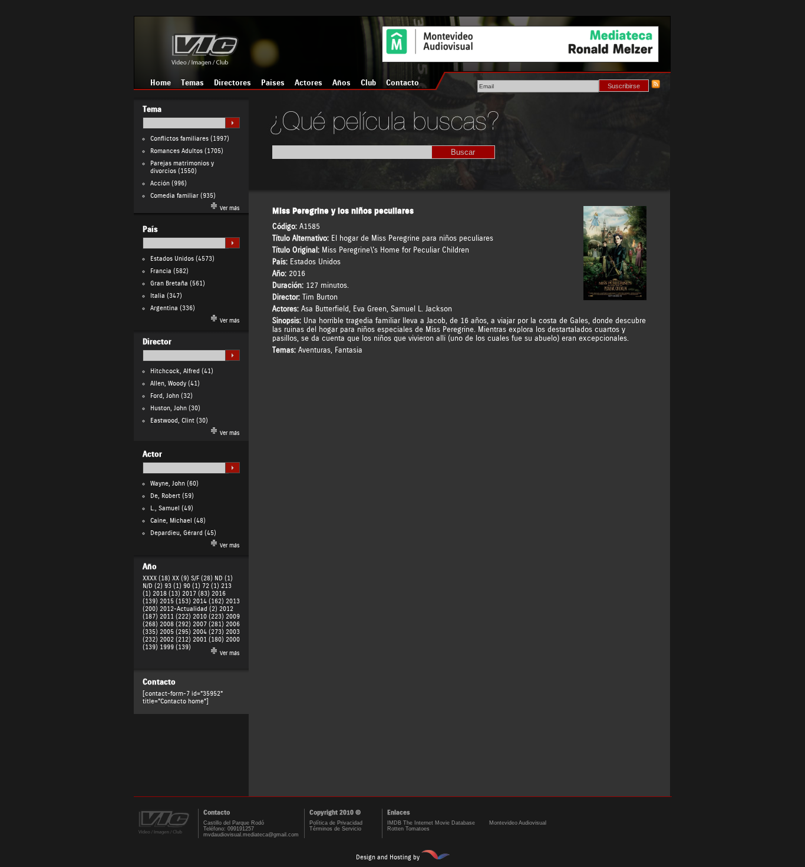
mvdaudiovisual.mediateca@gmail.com (251, 835)
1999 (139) (175, 647)
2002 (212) (175, 639)
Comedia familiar (174, 196)
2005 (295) (175, 632)
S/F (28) (202, 578)
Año (150, 567)
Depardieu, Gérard (176, 533)
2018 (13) (166, 593)
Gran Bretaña (169, 283)
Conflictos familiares (179, 138)
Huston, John (168, 408)
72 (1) (210, 586)
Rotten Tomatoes (408, 829)
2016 (297, 273)
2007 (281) (208, 624)
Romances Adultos (176, 151)
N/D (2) (153, 586)
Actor (152, 454)
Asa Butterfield (325, 308)
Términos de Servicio (335, 829)
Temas (192, 83)
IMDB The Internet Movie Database (431, 823)
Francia (160, 271)
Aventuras (314, 350)
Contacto (402, 83)
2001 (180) (208, 639)
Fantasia (348, 350)
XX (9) (180, 578)
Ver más (229, 208)
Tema (152, 109)
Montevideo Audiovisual (517, 823)
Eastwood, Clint (172, 420)
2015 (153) (175, 601)
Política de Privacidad (335, 823)
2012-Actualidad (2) (188, 609)
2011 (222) (175, 616)
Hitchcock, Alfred (175, 371)
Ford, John (164, 396)
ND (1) (224, 578)
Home (160, 83)
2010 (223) (208, 616)
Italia (157, 296)
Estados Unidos (172, 259)
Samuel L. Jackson (421, 308)
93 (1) (173, 586)
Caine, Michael (171, 520)
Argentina (164, 308)
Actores (308, 83)
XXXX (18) (156, 578)
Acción (160, 183)
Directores (232, 83)
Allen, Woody (168, 383)
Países (273, 83)
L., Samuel (165, 508)
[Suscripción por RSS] (655, 86)
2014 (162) (208, 601)
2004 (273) (208, 632)
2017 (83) (196, 593)
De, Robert (165, 496)
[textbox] (186, 123)
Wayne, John (167, 483)
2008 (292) (175, 624)
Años (341, 83)
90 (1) (191, 586)
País (150, 229)
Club (368, 83)
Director (157, 342)
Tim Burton (320, 297)
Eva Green (370, 308)
